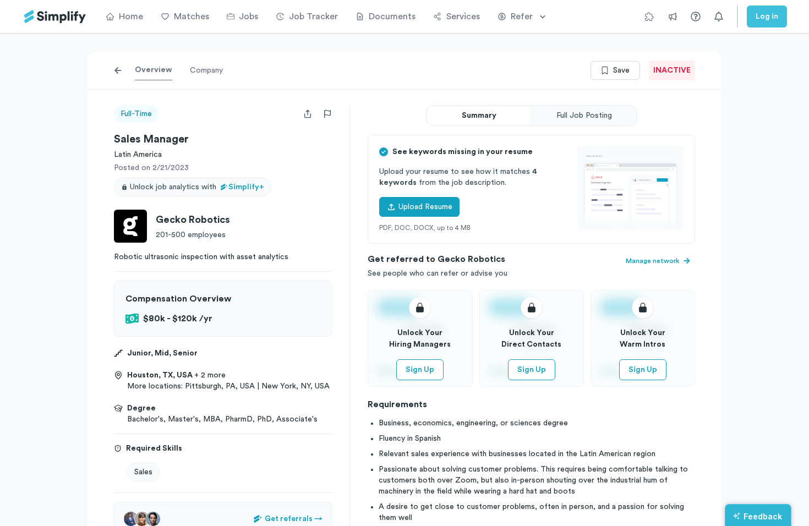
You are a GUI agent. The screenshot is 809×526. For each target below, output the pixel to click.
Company (206, 70)
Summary (479, 115)
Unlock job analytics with (197, 187)
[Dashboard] (55, 17)
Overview (153, 70)
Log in (767, 16)
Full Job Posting (584, 115)
